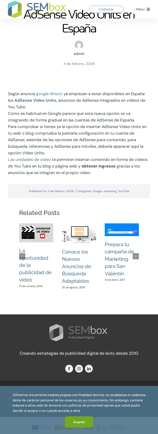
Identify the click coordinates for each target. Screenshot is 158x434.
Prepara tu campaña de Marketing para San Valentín (119, 259)
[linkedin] (89, 369)
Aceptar (79, 422)
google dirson (49, 93)
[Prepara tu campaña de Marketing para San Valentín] (122, 229)
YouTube (123, 191)
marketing (109, 191)
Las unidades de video (29, 159)
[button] (22, 256)
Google (97, 191)
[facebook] (69, 369)
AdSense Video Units (35, 100)
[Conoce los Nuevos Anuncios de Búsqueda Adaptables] (79, 233)
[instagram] (79, 369)
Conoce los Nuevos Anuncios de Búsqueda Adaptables (76, 266)
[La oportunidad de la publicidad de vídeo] (36, 232)
